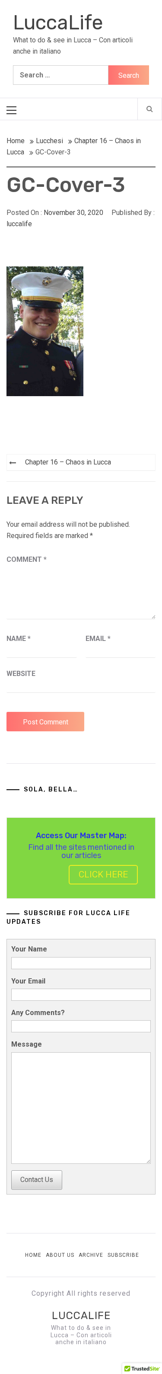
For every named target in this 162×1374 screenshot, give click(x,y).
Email (98, 638)
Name (18, 638)
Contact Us (36, 1179)
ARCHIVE (91, 1255)
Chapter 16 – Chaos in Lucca (68, 462)
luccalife (19, 224)
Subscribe (123, 1255)
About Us (60, 1255)
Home (33, 1255)
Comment (26, 559)
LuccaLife (58, 23)
